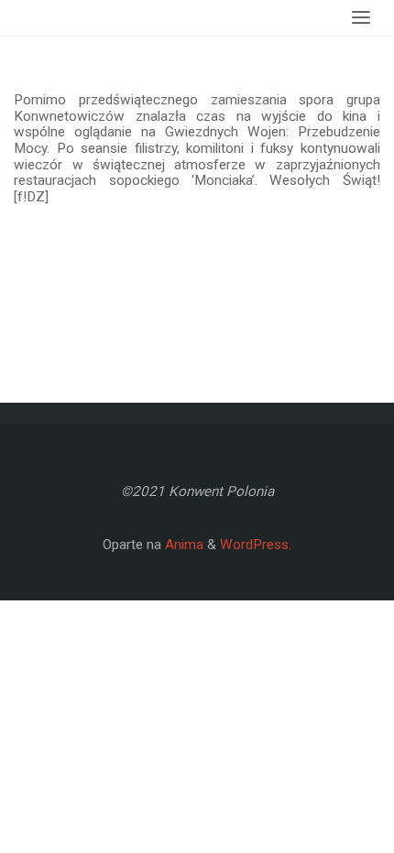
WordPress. (255, 544)
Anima (182, 544)
